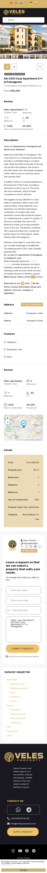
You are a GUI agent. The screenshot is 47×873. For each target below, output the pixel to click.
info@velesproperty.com (23, 823)
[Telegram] (29, 809)
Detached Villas (17, 714)
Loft (8, 727)
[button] (43, 862)
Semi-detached (17, 718)
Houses (10, 705)
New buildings (19, 74)
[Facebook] (27, 850)
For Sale (8, 74)
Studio (13, 701)
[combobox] (9, 610)
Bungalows (15, 709)
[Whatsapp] (18, 809)
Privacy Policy (23, 858)
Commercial (12, 731)
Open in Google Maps (33, 304)
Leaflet (19, 440)
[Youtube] (20, 850)
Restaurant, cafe (14, 349)
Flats (12, 692)
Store (9, 357)
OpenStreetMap (29, 440)
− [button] (7, 422)
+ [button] (7, 418)
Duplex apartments (19, 688)
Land (9, 735)
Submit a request (22, 648)
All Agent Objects (29, 551)
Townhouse (15, 722)
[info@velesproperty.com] (8, 823)
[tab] (7, 67)
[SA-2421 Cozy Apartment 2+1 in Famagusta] (24, 424)
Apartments (12, 679)
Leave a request (23, 831)
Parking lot (11, 342)
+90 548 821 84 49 (20, 818)
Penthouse (15, 697)
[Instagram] (13, 850)
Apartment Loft (17, 684)
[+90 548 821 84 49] (8, 818)
